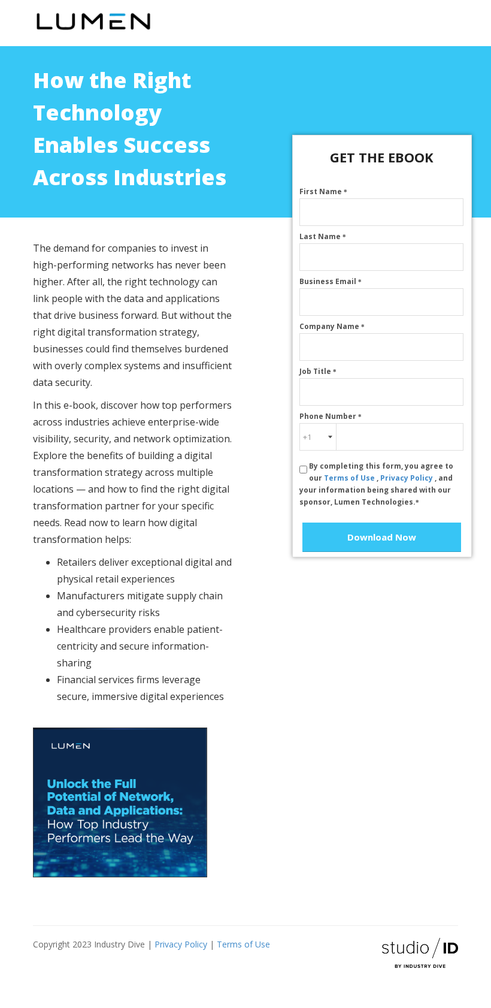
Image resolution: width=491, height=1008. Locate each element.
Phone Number (330, 416)
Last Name (322, 236)
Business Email (330, 281)
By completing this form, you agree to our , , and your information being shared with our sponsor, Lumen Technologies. (376, 484)
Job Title (318, 371)
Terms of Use (350, 478)
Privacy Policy (407, 478)
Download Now (381, 537)
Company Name (332, 326)
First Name (323, 191)
